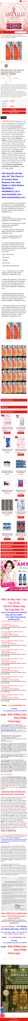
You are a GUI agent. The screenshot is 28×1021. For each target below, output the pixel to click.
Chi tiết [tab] (3, 117)
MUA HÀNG (14, 109)
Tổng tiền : (4, 106)
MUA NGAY (7, 432)
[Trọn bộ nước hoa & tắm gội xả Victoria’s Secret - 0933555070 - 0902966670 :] (21, 527)
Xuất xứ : (6, 81)
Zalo (2, 1011)
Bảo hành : (6, 83)
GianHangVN (16, 1020)
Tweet (9, 78)
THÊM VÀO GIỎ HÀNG (14, 112)
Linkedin (16, 78)
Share (3, 78)
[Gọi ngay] (2, 1015)
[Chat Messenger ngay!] (2, 1007)
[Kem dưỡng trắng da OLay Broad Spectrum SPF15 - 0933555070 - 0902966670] (7, 464)
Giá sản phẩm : (5, 101)
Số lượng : (4, 103)
